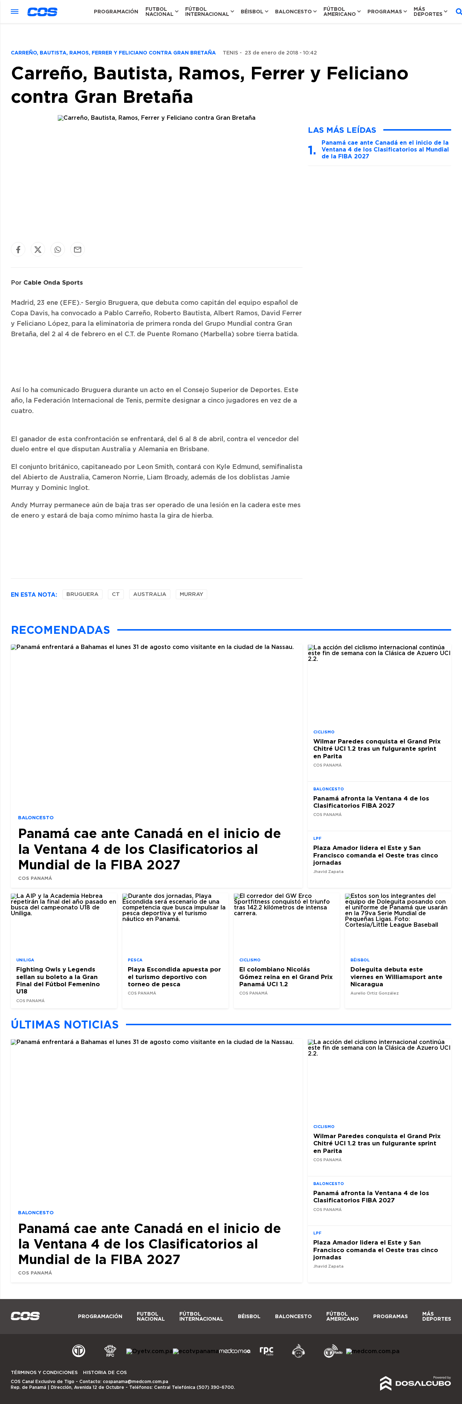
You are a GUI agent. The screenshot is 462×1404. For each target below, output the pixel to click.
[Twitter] (38, 249)
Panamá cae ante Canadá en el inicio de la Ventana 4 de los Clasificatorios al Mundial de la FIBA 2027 (385, 149)
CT (116, 594)
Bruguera (82, 594)
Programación (116, 11)
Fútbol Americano (339, 11)
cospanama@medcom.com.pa (135, 1381)
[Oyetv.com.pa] (149, 1351)
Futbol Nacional (159, 11)
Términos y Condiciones (44, 1372)
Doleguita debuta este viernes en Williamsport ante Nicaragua (396, 977)
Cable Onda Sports (53, 282)
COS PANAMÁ (35, 878)
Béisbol (252, 11)
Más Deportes (428, 11)
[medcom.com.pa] (373, 1351)
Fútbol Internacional (207, 11)
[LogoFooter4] (267, 1357)
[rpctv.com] (110, 1357)
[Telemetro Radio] (330, 1357)
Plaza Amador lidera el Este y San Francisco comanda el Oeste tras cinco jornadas (375, 855)
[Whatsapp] (57, 249)
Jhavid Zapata (328, 872)
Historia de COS (105, 1372)
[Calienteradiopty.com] (298, 1357)
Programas (384, 11)
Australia (149, 594)
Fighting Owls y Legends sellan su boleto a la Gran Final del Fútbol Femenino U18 (58, 980)
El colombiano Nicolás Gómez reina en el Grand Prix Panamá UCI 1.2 (286, 977)
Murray (191, 594)
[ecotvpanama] (196, 1351)
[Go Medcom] (235, 1357)
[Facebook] (18, 249)
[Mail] (77, 249)
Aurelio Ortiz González (374, 994)
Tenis (230, 53)
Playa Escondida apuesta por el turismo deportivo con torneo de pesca (174, 977)
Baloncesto (293, 11)
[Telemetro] (79, 1357)
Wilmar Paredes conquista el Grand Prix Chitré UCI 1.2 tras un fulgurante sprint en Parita (377, 748)
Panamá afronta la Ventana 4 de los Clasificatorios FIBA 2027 (371, 802)
